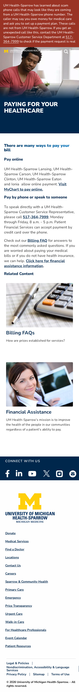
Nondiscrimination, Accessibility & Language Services (37, 669)
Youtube (32, 473)
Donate (10, 533)
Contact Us (13, 565)
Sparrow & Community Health (26, 582)
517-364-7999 (35, 217)
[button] (66, 52)
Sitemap (39, 674)
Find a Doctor (14, 549)
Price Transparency (18, 606)
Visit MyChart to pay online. (35, 187)
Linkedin (19, 473)
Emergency (13, 598)
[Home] (27, 52)
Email (73, 474)
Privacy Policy (16, 674)
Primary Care (14, 590)
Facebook (7, 473)
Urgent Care (13, 614)
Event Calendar (16, 638)
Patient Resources (18, 646)
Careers (10, 574)
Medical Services (17, 541)
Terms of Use (60, 674)
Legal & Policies (17, 663)
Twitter (46, 473)
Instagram (59, 473)
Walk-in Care (14, 622)
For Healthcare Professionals (25, 630)
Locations (12, 557)
